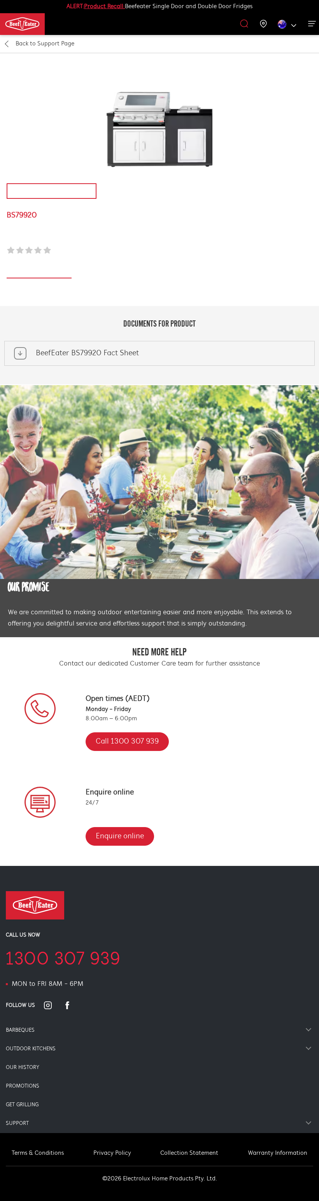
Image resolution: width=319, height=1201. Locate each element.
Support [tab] (17, 1123)
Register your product (39, 274)
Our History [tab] (22, 1068)
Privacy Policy (112, 1153)
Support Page (45, 44)
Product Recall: (104, 6)
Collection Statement (189, 1153)
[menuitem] (32, 24)
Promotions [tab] (22, 1086)
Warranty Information (277, 1153)
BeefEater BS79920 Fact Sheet (87, 353)
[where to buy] (263, 24)
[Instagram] (52, 1005)
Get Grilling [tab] (22, 1105)
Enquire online (120, 836)
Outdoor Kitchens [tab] (31, 1049)
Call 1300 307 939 (127, 742)
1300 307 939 (63, 960)
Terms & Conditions (38, 1153)
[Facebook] (72, 1005)
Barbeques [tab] (20, 1030)
